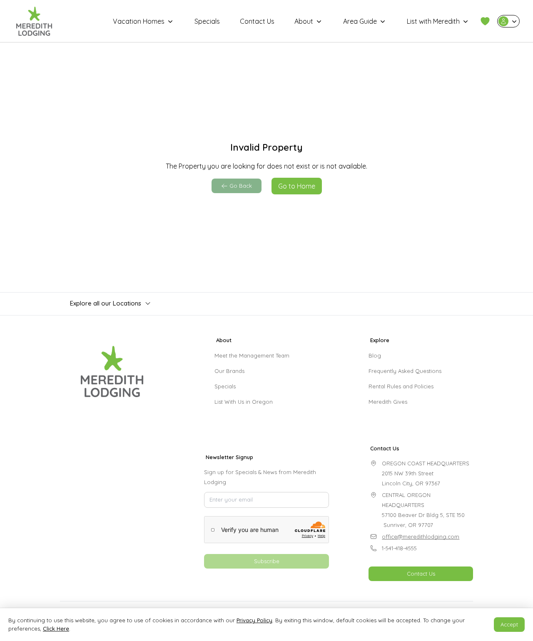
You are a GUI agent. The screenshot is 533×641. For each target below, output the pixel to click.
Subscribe (266, 561)
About (303, 21)
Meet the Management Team (251, 355)
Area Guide (360, 21)
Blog (375, 355)
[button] (485, 21)
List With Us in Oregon (243, 401)
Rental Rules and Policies (401, 386)
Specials (207, 21)
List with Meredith (433, 21)
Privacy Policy (254, 620)
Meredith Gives (388, 401)
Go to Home (296, 186)
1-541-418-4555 (399, 548)
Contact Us (257, 21)
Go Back (240, 185)
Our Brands (229, 371)
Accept (509, 624)
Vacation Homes (138, 21)
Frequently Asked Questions (405, 371)
